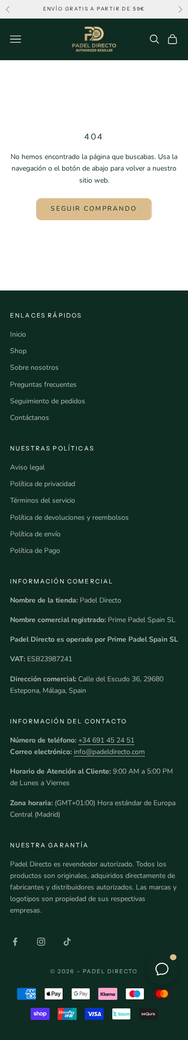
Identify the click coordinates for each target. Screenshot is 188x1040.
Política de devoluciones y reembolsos (69, 517)
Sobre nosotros (34, 367)
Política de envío (35, 534)
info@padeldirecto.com (109, 752)
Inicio (18, 334)
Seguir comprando (94, 208)
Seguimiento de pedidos (47, 401)
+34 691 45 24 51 (106, 740)
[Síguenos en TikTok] (67, 942)
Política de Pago (35, 550)
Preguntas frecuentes (43, 384)
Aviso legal (27, 467)
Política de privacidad (42, 484)
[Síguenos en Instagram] (41, 942)
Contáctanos (29, 417)
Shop (18, 351)
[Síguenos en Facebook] (15, 942)
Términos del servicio (42, 500)
